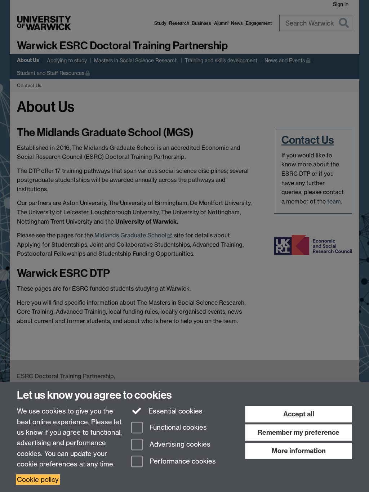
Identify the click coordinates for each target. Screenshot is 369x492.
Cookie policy (38, 479)
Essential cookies (175, 411)
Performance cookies (182, 461)
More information (299, 451)
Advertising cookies (179, 444)
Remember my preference (298, 432)
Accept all (298, 414)
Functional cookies (177, 428)
